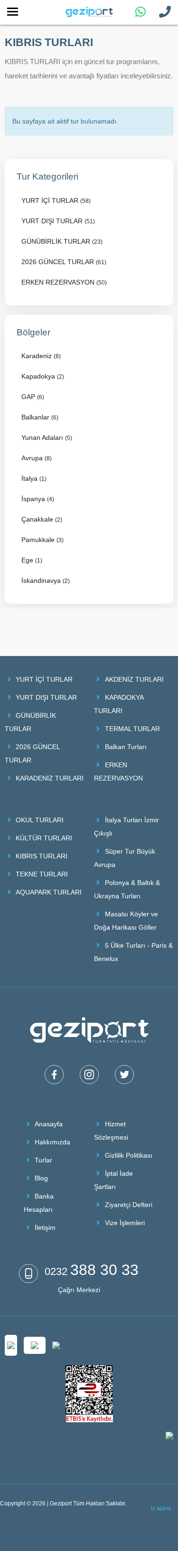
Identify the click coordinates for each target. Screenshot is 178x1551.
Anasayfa (49, 1124)
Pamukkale (42, 539)
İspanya (37, 499)
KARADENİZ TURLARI (50, 778)
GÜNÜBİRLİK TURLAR (62, 241)
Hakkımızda (52, 1142)
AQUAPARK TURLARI (49, 892)
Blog (41, 1178)
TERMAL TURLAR (132, 729)
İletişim (45, 1227)
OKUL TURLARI (40, 820)
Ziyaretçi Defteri (128, 1204)
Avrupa (36, 458)
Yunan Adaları (46, 437)
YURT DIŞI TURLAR (58, 221)
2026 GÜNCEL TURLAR (63, 262)
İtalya (34, 478)
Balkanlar (39, 417)
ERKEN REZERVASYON (64, 282)
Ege (31, 560)
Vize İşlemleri (125, 1223)
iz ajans (161, 1508)
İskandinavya (45, 580)
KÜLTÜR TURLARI (44, 838)
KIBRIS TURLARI (41, 856)
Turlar (43, 1160)
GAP (32, 396)
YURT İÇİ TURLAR (56, 200)
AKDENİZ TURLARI (134, 679)
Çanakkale (41, 519)
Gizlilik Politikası (128, 1155)
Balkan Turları (126, 747)
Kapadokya (42, 376)
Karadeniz (41, 356)
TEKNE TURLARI (42, 874)
